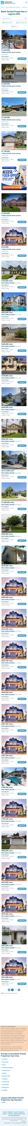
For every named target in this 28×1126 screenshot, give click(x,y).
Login (15, 1112)
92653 (3, 1102)
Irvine (4, 1064)
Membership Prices (19, 1113)
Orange (4, 1073)
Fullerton (5, 1079)
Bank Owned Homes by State (13, 7)
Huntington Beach (7, 1067)
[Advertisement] (14, 1010)
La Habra (4, 1090)
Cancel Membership (14, 1115)
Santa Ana (5, 1062)
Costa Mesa (5, 1084)
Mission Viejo (6, 1076)
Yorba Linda (5, 1081)
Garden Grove (6, 1070)
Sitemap (10, 1113)
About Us (21, 1112)
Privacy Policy (7, 1123)
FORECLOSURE (8, 22)
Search (5, 1112)
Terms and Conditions (18, 1123)
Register (10, 1112)
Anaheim (4, 1059)
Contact (4, 1113)
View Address (5, 56)
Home (2, 7)
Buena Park (5, 1087)
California (24, 7)
